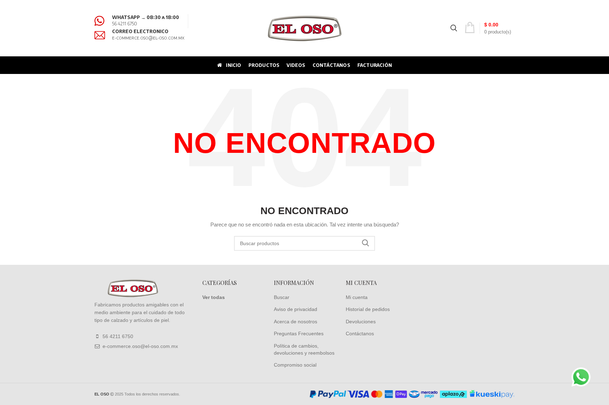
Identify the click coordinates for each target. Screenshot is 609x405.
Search (365, 243)
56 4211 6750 (124, 23)
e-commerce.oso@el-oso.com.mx (148, 37)
